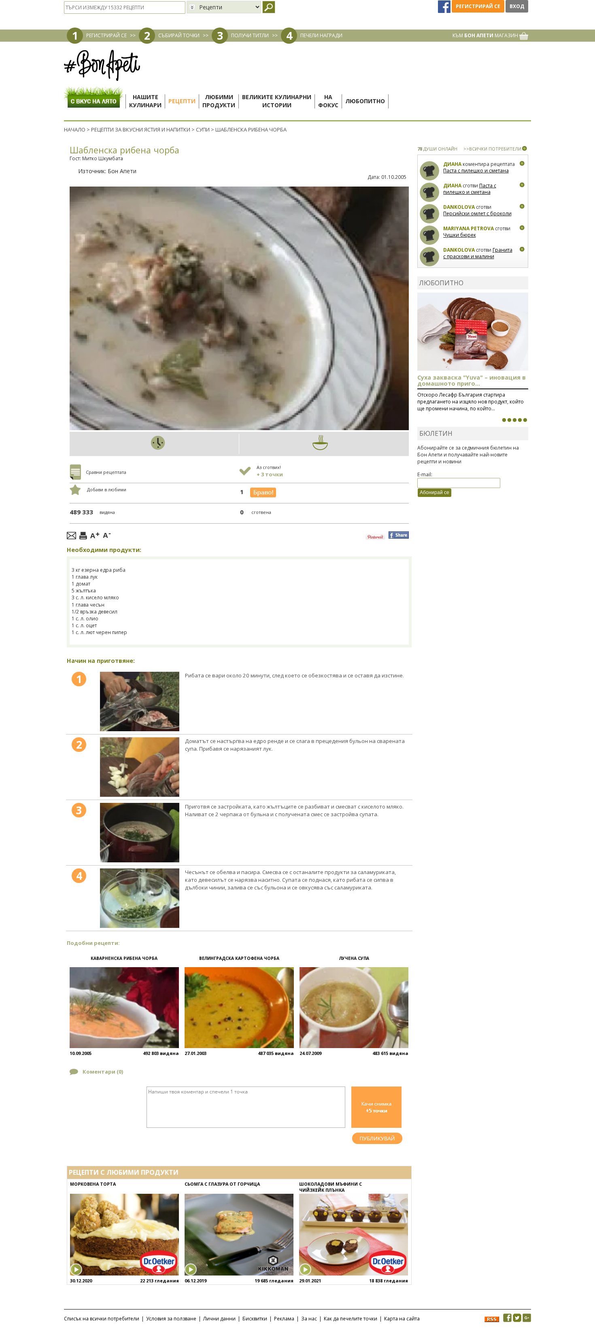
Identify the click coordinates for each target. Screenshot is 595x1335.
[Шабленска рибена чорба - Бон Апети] (139, 701)
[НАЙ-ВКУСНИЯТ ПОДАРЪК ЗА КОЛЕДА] (514, 420)
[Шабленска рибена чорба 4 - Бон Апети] (139, 898)
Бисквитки (254, 1318)
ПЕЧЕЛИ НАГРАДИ (321, 35)
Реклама (284, 1318)
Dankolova (459, 207)
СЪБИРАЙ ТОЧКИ (179, 35)
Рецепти (182, 101)
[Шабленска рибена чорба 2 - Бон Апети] (139, 767)
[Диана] (430, 171)
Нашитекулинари (145, 101)
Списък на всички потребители (101, 1318)
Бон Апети (122, 171)
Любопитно (365, 101)
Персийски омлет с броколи (477, 213)
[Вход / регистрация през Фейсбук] (445, 6)
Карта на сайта (402, 1318)
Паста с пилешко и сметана (476, 170)
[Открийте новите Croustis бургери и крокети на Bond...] (509, 420)
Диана (452, 164)
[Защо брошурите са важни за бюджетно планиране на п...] (525, 420)
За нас (309, 1318)
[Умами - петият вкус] (520, 420)
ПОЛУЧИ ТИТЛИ (250, 35)
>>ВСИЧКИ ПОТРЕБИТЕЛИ (492, 149)
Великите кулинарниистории (276, 101)
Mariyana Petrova (468, 228)
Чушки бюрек (459, 234)
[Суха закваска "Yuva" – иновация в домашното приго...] (504, 420)
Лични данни (219, 1318)
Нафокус (328, 101)
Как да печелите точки (350, 1318)
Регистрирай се (478, 6)
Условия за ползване (171, 1318)
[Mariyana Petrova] (430, 235)
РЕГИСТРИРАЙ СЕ (106, 35)
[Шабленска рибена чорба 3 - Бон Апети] (139, 832)
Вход (517, 6)
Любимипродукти (218, 101)
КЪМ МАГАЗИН (486, 35)
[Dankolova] (430, 214)
